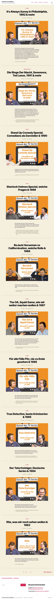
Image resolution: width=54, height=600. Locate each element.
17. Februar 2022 (30, 254)
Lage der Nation (30, 231)
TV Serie (26, 8)
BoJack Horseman (20, 290)
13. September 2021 (30, 420)
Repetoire (35, 402)
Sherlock (33, 232)
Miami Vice (32, 402)
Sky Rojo (22, 511)
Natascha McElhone (19, 291)
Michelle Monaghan (24, 457)
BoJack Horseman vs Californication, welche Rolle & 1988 (27, 248)
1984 (17, 510)
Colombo (19, 456)
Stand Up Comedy (33, 174)
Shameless (29, 120)
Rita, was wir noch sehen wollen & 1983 (27, 523)
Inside (22, 402)
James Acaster (26, 402)
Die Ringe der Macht (28, 119)
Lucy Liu (34, 231)
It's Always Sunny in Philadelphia (21, 61)
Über (32, 2)
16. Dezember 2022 (30, 78)
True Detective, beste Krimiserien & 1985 (27, 415)
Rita (23, 564)
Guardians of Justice (19, 231)
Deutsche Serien (35, 510)
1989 (17, 230)
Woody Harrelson (35, 457)
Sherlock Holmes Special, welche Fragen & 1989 (27, 188)
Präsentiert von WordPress (28, 597)
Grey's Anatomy (21, 174)
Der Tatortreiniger (30, 510)
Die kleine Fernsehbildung (7, 1)
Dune (37, 401)
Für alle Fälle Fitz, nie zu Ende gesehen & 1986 (27, 360)
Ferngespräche (20, 564)
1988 (17, 290)
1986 (16, 401)
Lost (29, 402)
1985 (17, 456)
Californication (26, 290)
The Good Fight (28, 233)
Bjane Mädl (25, 510)
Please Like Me (18, 511)
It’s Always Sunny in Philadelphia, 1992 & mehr (27, 13)
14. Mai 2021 (30, 474)
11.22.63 (17, 119)
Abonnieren (40, 2)
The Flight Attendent (27, 121)
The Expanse (24, 233)
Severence (25, 120)
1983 (17, 564)
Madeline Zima (36, 290)
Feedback (35, 2)
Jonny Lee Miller (25, 231)
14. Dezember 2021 (30, 308)
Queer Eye (20, 232)
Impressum (16, 578)
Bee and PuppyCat (22, 119)
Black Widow (20, 401)
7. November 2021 (30, 365)
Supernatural (18, 121)
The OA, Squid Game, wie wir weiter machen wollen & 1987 (27, 304)
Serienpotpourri (27, 69)
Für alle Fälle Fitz (18, 402)
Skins (22, 403)
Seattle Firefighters (27, 174)
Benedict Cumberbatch (21, 230)
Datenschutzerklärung (7, 578)
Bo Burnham (24, 401)
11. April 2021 (30, 528)
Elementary (33, 119)
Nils (24, 78)
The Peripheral (33, 121)
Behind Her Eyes (20, 510)
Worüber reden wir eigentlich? (42, 591)
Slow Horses (33, 120)
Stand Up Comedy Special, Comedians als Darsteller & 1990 (27, 134)
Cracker (35, 401)
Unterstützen (45, 2)
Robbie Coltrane (18, 403)
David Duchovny (31, 290)
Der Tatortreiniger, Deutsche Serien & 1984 (27, 469)
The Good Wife (34, 233)
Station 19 (20, 233)
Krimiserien (31, 456)
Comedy (17, 174)
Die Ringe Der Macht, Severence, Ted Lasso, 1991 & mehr (27, 74)
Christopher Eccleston (29, 401)
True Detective (29, 457)
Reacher (24, 232)
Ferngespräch (31, 230)
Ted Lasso (21, 121)
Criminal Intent (23, 456)
